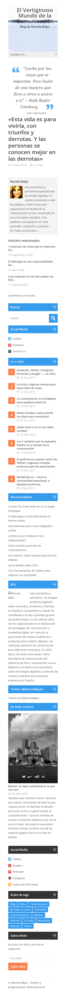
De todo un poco (20, 909)
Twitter (17, 338)
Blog (12, 904)
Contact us (19, 351)
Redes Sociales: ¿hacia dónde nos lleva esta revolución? (35, 414)
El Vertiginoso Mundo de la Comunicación (35, 15)
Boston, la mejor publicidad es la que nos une (31, 787)
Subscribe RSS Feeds (25, 884)
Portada (15, 926)
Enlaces (38, 915)
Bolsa (22, 904)
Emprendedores (20, 915)
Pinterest (18, 345)
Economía (40, 909)
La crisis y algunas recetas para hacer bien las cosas (36, 386)
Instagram (19, 878)
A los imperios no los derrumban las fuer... (31, 278)
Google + (18, 865)
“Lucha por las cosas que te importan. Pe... (32, 248)
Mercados (44, 920)
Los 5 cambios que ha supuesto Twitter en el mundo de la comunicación (36, 445)
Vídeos (28, 926)
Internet (15, 920)
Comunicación (38, 904)
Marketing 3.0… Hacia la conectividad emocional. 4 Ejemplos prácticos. (33, 480)
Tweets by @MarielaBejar (23, 698)
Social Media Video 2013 (23, 565)
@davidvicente (36, 987)
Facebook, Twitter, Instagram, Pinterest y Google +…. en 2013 (36, 371)
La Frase (38, 165)
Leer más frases (36, 113)
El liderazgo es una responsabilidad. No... (30, 263)
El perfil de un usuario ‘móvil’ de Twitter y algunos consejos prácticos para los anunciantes (37, 463)
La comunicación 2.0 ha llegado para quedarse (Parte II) (36, 400)
